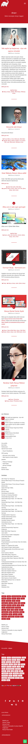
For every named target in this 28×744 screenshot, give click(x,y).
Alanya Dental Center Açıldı (14, 311)
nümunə (15, 614)
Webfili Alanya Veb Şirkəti (12, 433)
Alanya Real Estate (6, 634)
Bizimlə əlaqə (5, 469)
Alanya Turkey (5, 626)
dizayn (8, 91)
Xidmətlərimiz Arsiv (6, 522)
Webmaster (12, 142)
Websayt (23, 91)
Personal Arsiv (5, 538)
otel (19, 188)
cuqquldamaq (5, 612)
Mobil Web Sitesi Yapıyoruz (8, 531)
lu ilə (20, 140)
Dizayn (4, 283)
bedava (8, 598)
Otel (21, 188)
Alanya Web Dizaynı (16, 596)
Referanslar (4, 447)
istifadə (12, 91)
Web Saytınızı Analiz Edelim (10, 457)
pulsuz (20, 614)
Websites (3, 585)
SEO (5, 142)
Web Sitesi (14, 90)
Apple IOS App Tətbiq (7, 488)
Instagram (4, 616)
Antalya (17, 140)
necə (18, 605)
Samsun (4, 609)
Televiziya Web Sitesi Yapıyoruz (9, 556)
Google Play (4, 603)
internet (19, 235)
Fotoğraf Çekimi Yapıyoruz (8, 515)
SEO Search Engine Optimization (10, 547)
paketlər (3, 459)
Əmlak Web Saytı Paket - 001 (9, 497)
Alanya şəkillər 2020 (10, 436)
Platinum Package (7, 462)
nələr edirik (4, 533)
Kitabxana (4, 467)
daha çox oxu (5, 86)
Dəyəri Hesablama (8, 451)
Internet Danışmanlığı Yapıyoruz (9, 527)
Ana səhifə (4, 443)
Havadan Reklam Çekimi (8, 520)
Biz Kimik (3, 445)
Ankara (13, 140)
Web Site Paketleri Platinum (8, 571)
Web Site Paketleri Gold (7, 569)
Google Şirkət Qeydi (6, 518)
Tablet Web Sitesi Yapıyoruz (8, 554)
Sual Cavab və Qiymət (7, 553)
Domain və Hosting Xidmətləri (9, 495)
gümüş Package (7, 465)
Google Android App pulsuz (8, 516)
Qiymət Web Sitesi (11, 330)
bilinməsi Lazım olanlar (9, 455)
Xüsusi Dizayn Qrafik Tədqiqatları (10, 534)
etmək (13, 93)
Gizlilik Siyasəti (5, 540)
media (14, 605)
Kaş (19, 603)
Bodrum (13, 598)
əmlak (3, 600)
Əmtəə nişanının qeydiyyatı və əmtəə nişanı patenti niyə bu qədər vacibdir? (15, 423)
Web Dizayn (18, 91)
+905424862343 (5, 735)
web (8, 142)
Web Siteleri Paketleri (7, 574)
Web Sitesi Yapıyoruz (7, 583)
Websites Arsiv (5, 587)
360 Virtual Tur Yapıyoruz (8, 479)
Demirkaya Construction (7, 493)
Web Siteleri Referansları (8, 576)
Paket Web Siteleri (6, 536)
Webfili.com (4, 625)
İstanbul (17, 616)
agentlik (5, 140)
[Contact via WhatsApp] (25, 741)
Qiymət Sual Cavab (6, 448)
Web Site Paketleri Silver (8, 572)
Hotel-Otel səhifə (12, 187)
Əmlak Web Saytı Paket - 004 (9, 509)
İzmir (22, 616)
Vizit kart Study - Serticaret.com (14, 267)
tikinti (15, 603)
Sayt (12, 609)
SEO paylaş (4, 453)
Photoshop (16, 399)
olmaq (3, 607)
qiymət (18, 600)
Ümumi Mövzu (7, 139)
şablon (21, 609)
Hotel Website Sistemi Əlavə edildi (14, 173)
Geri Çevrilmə (14, 235)
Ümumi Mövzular (15, 139)
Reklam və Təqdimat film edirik (9, 545)
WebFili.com (11, 53)
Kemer (23, 603)
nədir (22, 605)
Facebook (9, 600)
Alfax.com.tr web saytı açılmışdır (14, 207)
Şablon (3, 618)
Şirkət (24, 188)
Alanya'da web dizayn (14, 127)
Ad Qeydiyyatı (11, 616)
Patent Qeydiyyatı (10, 607)
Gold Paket (6, 463)
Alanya (5, 91)
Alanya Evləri (5, 628)
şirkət (16, 188)
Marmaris (9, 605)
